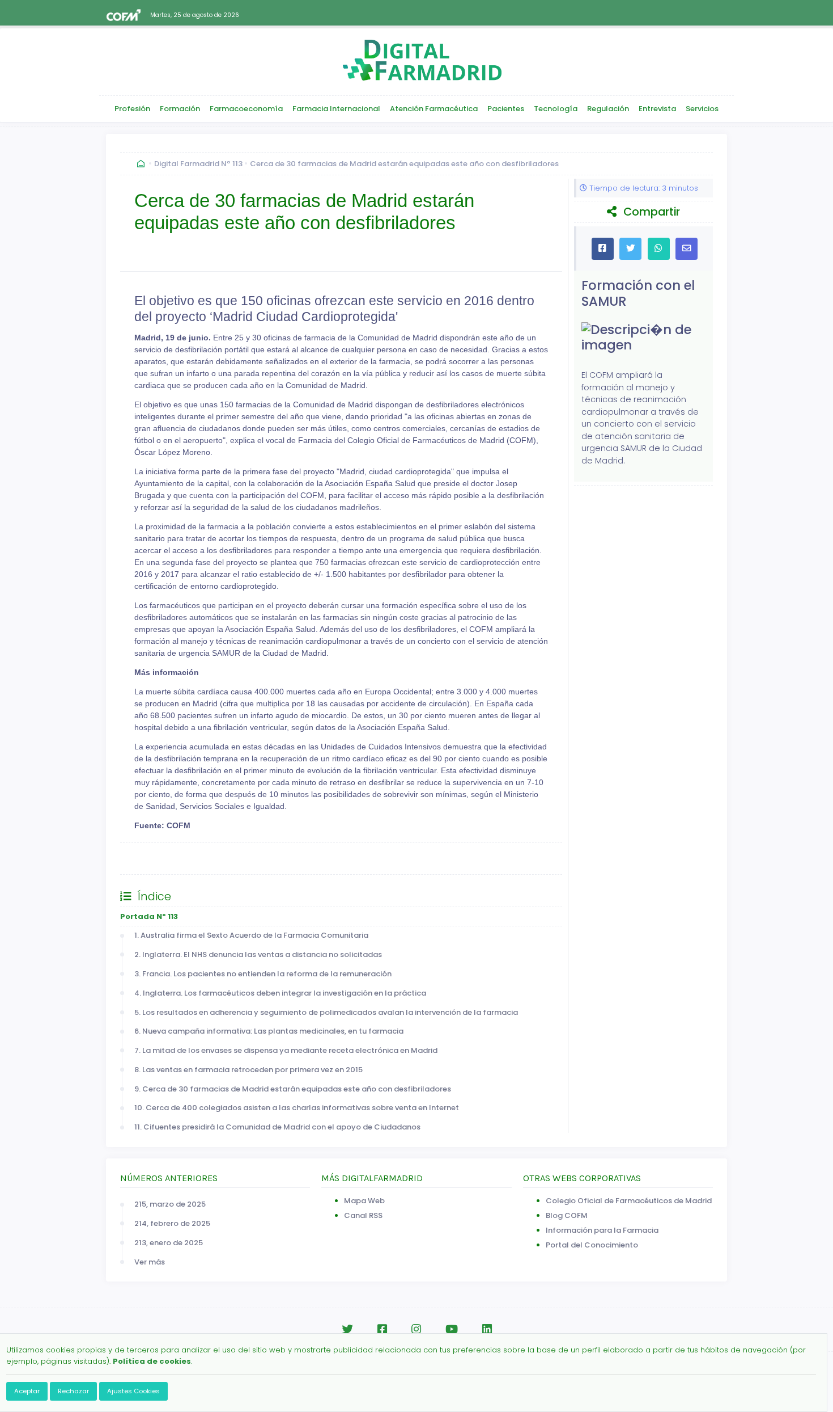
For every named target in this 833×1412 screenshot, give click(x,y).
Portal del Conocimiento (592, 1245)
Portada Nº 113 (149, 916)
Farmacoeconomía (246, 108)
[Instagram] (416, 1329)
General (146, 858)
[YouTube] (451, 1329)
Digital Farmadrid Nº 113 (198, 163)
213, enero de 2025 (168, 1242)
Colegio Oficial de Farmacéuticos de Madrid (629, 1200)
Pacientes (505, 108)
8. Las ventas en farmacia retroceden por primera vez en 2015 (248, 1069)
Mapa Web (364, 1200)
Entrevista (657, 108)
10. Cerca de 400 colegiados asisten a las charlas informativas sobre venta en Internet (296, 1107)
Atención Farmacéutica (434, 108)
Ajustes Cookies (133, 1391)
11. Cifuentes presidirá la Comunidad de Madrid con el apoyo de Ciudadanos (277, 1127)
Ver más (149, 1262)
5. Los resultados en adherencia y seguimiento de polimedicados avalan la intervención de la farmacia (326, 1012)
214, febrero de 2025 (172, 1223)
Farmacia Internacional (336, 108)
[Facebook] (382, 1329)
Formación (180, 108)
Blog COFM (567, 1215)
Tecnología (555, 108)
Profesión (132, 108)
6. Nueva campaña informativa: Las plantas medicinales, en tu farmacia (268, 1031)
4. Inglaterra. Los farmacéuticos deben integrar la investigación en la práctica (280, 993)
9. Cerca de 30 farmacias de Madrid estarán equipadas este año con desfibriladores (292, 1089)
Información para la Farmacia (602, 1230)
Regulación (608, 108)
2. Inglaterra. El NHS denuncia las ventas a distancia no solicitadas (258, 954)
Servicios (702, 108)
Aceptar (27, 1391)
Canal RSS (363, 1215)
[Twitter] (347, 1329)
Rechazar (73, 1391)
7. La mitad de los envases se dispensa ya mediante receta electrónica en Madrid (285, 1050)
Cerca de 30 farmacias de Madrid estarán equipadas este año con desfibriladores (404, 163)
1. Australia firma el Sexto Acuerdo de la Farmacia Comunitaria (251, 935)
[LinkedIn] (487, 1329)
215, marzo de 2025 (170, 1204)
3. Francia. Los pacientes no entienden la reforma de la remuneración (263, 973)
